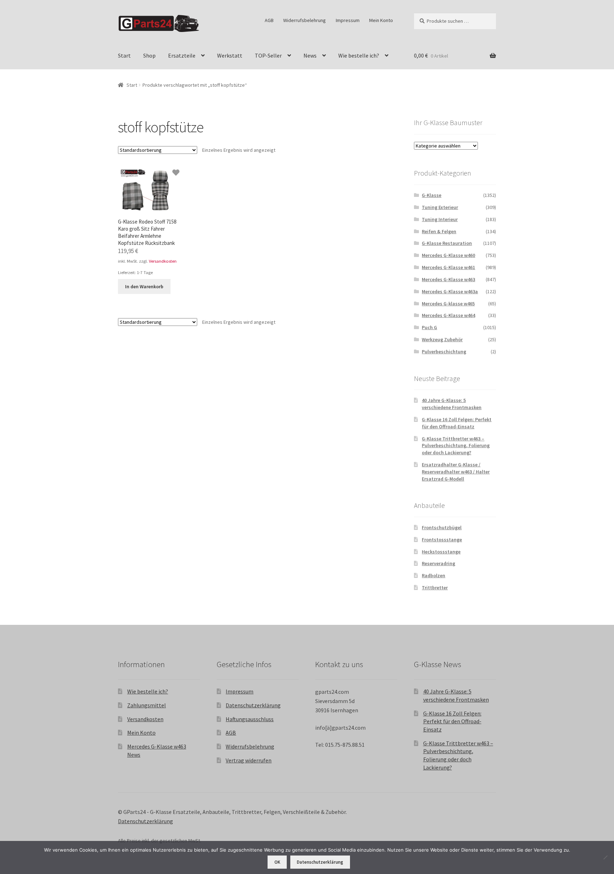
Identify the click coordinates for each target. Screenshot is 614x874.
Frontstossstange (442, 539)
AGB (269, 20)
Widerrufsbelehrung (304, 20)
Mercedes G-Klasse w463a (450, 291)
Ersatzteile (181, 55)
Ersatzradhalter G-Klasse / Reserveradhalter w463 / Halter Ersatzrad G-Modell (456, 471)
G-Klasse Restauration (447, 243)
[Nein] (605, 857)
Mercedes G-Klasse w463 (448, 279)
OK (277, 862)
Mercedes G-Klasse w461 (448, 267)
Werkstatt (229, 55)
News (310, 55)
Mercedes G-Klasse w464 (448, 315)
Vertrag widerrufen (248, 760)
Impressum (348, 20)
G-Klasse (431, 195)
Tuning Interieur (440, 219)
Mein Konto (381, 20)
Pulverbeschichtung (444, 351)
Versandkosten (163, 261)
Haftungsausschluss (250, 719)
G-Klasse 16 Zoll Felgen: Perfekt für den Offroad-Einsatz (456, 423)
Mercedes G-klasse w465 (448, 303)
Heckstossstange (441, 551)
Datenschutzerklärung (253, 705)
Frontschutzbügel (442, 527)
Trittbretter (435, 587)
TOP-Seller (268, 55)
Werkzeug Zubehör (442, 339)
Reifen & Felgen (439, 231)
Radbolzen (433, 575)
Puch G (429, 327)
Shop (149, 55)
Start (124, 55)
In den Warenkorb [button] (144, 286)
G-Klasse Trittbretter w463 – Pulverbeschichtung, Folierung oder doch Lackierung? (456, 445)
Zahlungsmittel (146, 705)
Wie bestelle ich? (358, 55)
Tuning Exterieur (440, 207)
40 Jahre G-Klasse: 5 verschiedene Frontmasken (451, 404)
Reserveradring (438, 563)
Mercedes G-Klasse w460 (448, 255)
